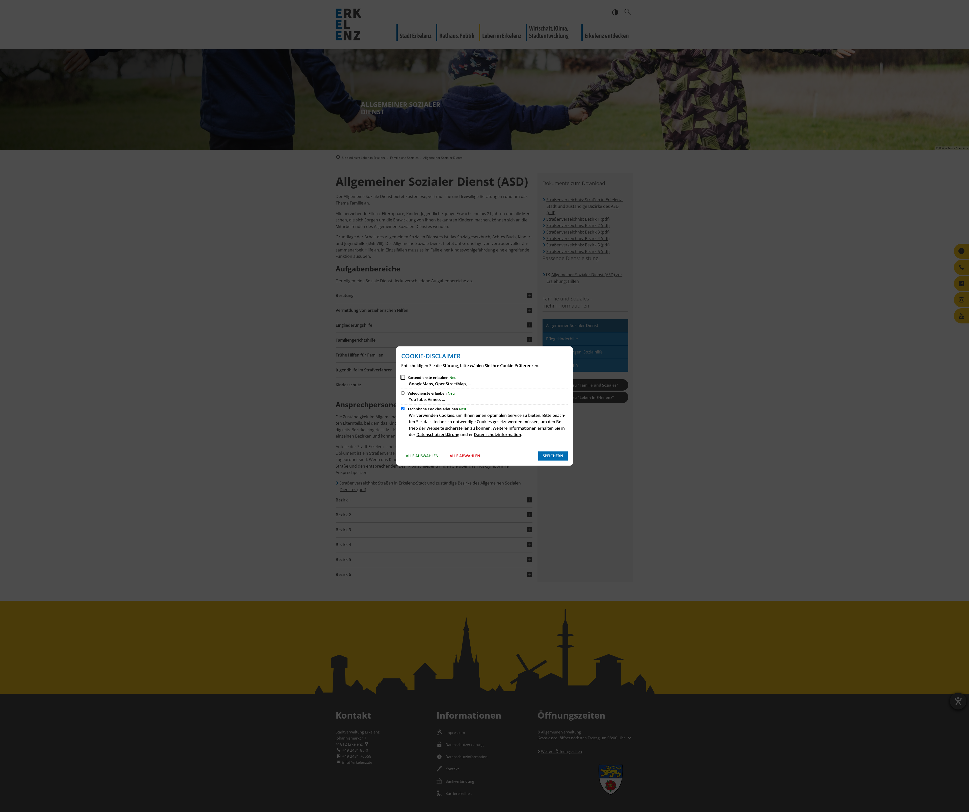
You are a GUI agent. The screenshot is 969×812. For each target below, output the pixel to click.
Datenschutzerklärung (437, 434)
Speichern (553, 455)
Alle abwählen (465, 455)
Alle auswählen (422, 455)
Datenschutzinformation (497, 434)
